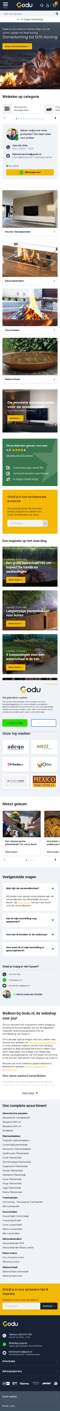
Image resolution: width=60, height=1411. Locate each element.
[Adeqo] (15, 747)
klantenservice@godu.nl (19, 985)
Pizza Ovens (9, 1253)
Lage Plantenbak (11, 1187)
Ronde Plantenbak (12, 1170)
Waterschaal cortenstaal (15, 1271)
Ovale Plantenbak (12, 1157)
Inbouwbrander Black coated (17, 1247)
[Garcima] (15, 764)
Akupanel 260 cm (11, 1122)
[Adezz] (44, 747)
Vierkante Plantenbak (14, 1175)
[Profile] (47, 5)
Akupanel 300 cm (12, 1126)
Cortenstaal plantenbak (14, 1144)
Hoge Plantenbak (12, 1183)
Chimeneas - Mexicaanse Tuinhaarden (22, 1202)
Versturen (47, 1306)
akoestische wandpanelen (43, 1042)
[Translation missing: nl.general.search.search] (57, 14)
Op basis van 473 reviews (19, 455)
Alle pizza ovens (11, 1261)
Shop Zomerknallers (16, 46)
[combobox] (27, 14)
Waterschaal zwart (12, 1275)
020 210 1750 (15, 974)
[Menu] (5, 5)
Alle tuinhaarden (11, 1206)
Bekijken (14, 418)
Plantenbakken (11, 1136)
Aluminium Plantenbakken (16, 1149)
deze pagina (24, 902)
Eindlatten (8, 1130)
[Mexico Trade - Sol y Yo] (44, 781)
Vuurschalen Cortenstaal (15, 1216)
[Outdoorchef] (15, 781)
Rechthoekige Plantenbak (16, 1162)
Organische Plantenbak (15, 1166)
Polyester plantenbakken (15, 1140)
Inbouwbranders (12, 1239)
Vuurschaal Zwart (11, 1220)
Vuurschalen (9, 1211)
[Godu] (24, 5)
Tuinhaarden (10, 1197)
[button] (16, 118)
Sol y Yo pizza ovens (13, 1257)
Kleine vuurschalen (12, 1229)
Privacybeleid (51, 684)
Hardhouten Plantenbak (15, 1153)
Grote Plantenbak (12, 1179)
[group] (22, 108)
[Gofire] (44, 764)
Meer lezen (15, 580)
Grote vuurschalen (12, 1224)
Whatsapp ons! (33, 172)
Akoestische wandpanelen (16, 1117)
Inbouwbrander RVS (13, 1243)
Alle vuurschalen (11, 1233)
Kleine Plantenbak (12, 1192)
